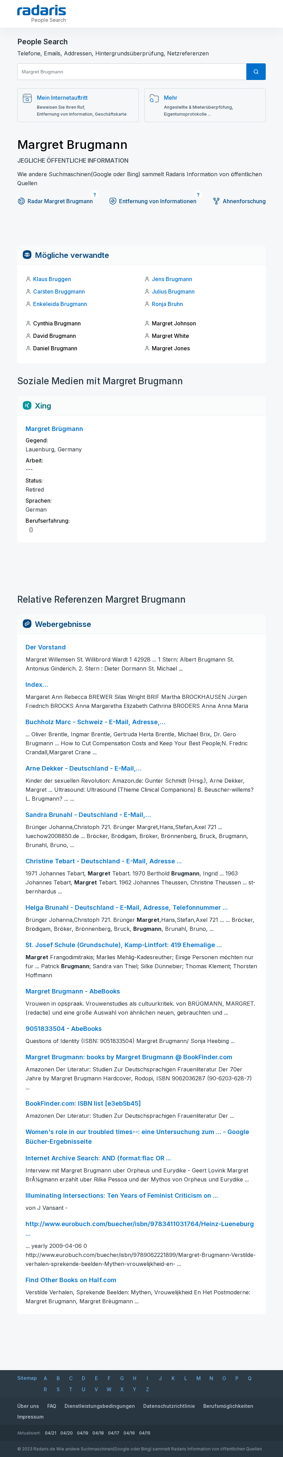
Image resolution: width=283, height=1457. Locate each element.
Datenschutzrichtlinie (169, 1406)
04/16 (129, 1433)
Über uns (28, 1406)
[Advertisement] (141, 229)
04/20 (66, 1433)
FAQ (51, 1406)
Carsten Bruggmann (59, 291)
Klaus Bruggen (52, 279)
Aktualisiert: (29, 1433)
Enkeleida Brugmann (60, 303)
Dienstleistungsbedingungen (100, 1406)
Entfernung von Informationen (157, 201)
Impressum (30, 1417)
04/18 (98, 1433)
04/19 (82, 1433)
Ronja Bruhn (167, 303)
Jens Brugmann (172, 279)
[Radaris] (41, 10)
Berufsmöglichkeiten (228, 1406)
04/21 (50, 1433)
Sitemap (27, 1378)
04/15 (144, 1433)
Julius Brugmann (173, 291)
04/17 (113, 1433)
